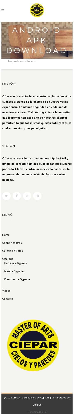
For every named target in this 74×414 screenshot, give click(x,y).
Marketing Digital (37, 411)
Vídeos (6, 291)
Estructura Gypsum (15, 263)
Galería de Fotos (12, 251)
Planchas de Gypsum (17, 279)
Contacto (7, 299)
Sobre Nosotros (12, 243)
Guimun (37, 404)
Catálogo (7, 259)
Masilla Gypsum (14, 271)
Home (6, 235)
